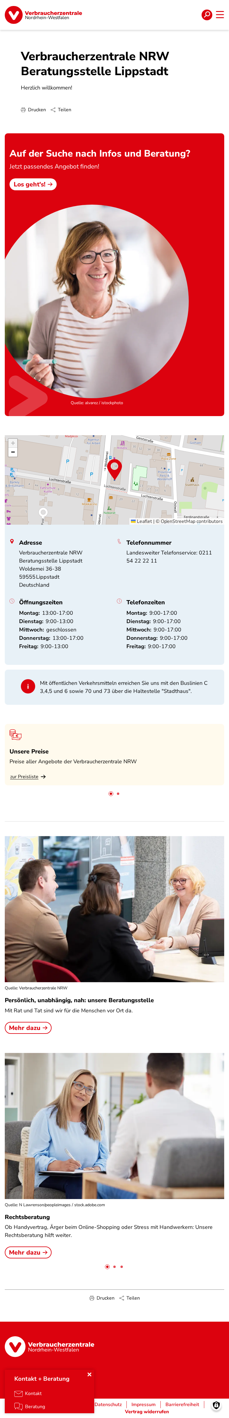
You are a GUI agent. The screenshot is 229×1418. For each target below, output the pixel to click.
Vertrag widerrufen (147, 1411)
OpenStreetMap (178, 521)
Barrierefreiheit (182, 1404)
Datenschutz (108, 1404)
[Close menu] (89, 1374)
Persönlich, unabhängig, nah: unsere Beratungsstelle (79, 1000)
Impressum (143, 1404)
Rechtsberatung (27, 1217)
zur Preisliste (24, 776)
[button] (114, 469)
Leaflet (144, 521)
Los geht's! (29, 184)
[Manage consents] (216, 1405)
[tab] (111, 794)
